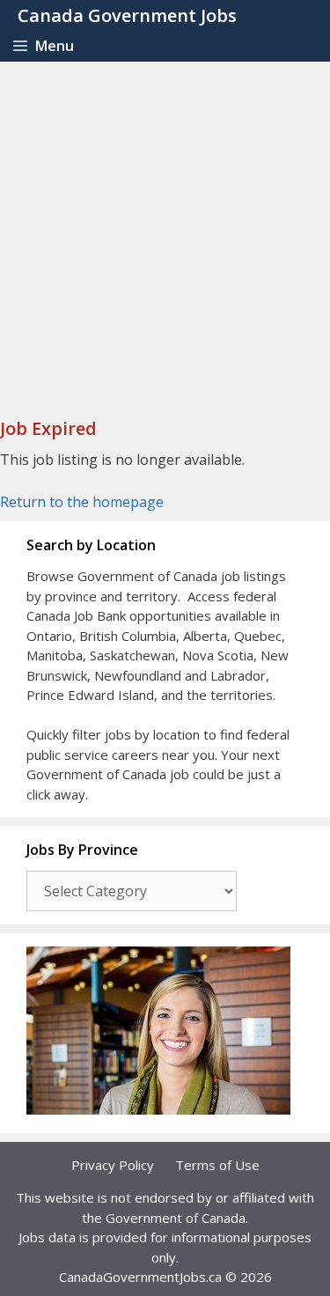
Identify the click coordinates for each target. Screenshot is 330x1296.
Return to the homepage (82, 502)
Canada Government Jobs (127, 15)
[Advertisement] (165, 235)
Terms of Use (217, 1165)
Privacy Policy (112, 1165)
